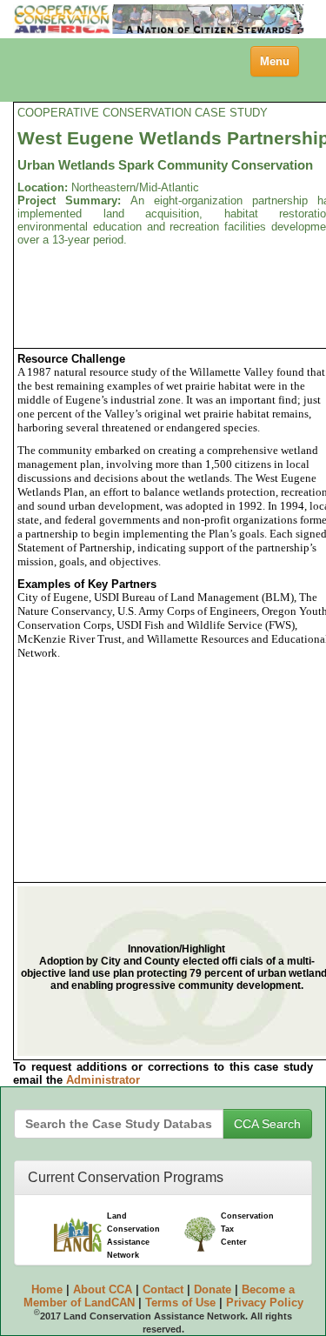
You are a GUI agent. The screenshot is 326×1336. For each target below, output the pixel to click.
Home (47, 1289)
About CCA (102, 1289)
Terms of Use (180, 1302)
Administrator (103, 1079)
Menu (279, 65)
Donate (212, 1289)
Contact (163, 1289)
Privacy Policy (264, 1302)
